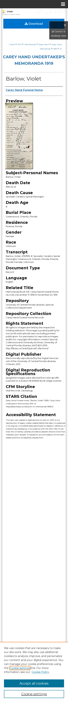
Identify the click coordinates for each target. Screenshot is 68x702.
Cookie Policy (40, 672)
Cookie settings (20, 668)
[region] (34, 672)
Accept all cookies (34, 683)
